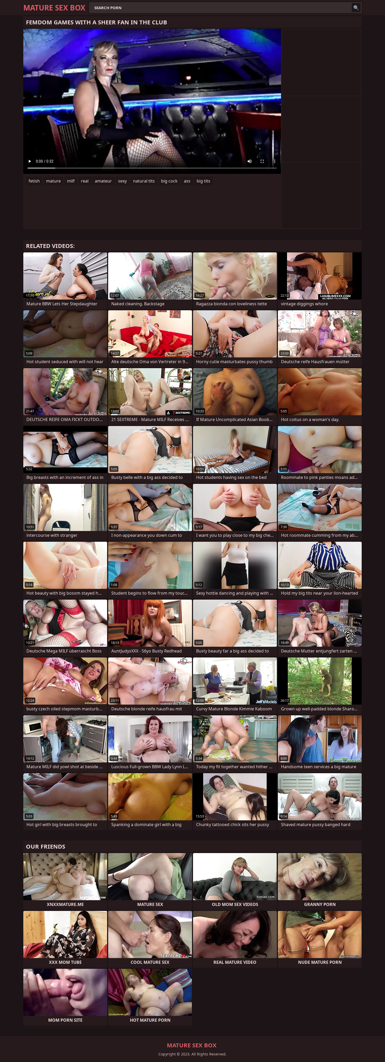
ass (187, 181)
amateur (103, 181)
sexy (122, 181)
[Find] (356, 7)
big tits (203, 181)
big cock (169, 181)
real (85, 181)
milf (71, 181)
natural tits (144, 181)
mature (53, 181)
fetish (34, 181)
